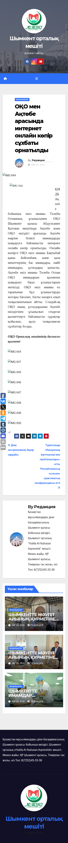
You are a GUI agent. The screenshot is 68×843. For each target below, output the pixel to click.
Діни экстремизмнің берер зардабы (21, 450)
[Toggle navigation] (36, 79)
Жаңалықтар (22, 99)
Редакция (38, 160)
